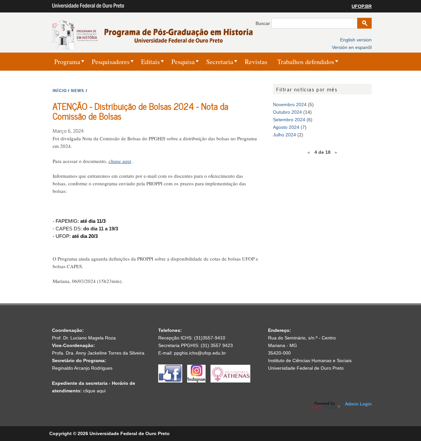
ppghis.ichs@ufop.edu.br (200, 353)
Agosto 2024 (286, 127)
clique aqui (120, 161)
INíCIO (60, 90)
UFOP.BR (362, 6)
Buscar (263, 23)
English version (356, 39)
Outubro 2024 (287, 112)
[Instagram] (198, 380)
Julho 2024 (284, 134)
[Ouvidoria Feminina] (230, 380)
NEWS (78, 90)
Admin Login (358, 404)
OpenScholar (326, 405)
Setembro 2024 (289, 119)
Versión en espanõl (352, 47)
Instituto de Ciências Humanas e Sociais (310, 360)
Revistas (256, 61)
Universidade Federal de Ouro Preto (306, 368)
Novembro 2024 (290, 104)
